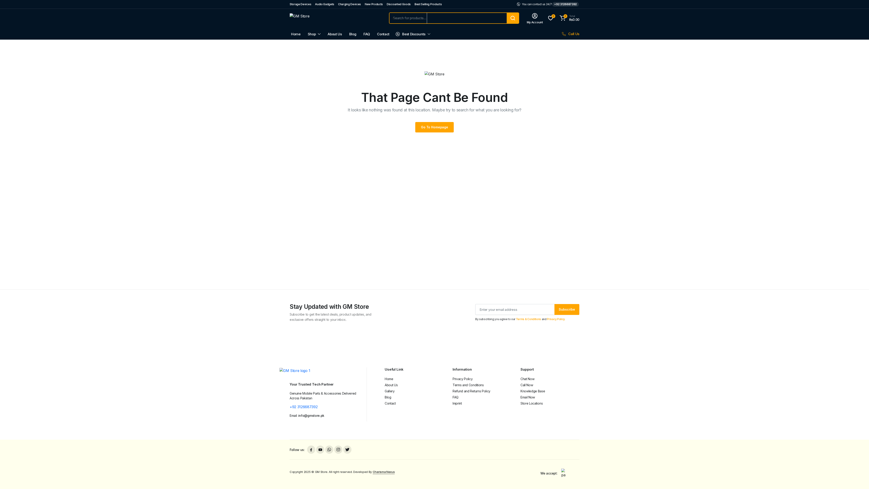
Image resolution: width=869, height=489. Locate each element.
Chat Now (527, 379)
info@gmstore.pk (311, 415)
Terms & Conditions (528, 319)
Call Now (526, 385)
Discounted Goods (399, 4)
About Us (335, 34)
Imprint (457, 403)
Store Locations (531, 403)
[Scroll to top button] (858, 478)
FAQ (366, 34)
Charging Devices (349, 4)
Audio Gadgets (324, 4)
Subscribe (567, 309)
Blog (352, 34)
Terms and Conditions (468, 385)
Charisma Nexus (384, 472)
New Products (374, 4)
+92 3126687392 (565, 4)
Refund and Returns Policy (471, 391)
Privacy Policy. (556, 319)
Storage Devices (300, 4)
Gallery (390, 391)
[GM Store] (335, 18)
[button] (568, 18)
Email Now (527, 397)
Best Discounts (413, 34)
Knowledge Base (532, 391)
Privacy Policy (463, 379)
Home (296, 34)
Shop (312, 34)
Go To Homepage (434, 127)
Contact (383, 34)
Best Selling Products (428, 4)
